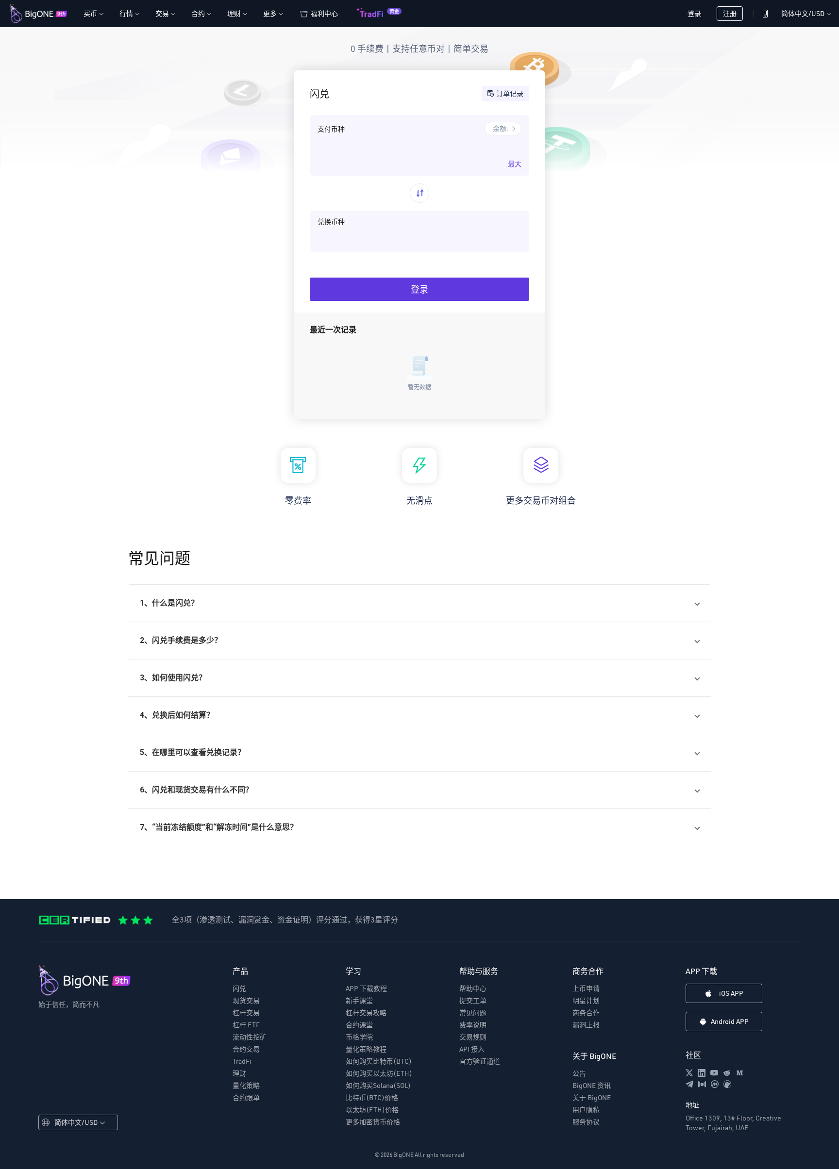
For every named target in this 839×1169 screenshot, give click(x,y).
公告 (579, 1073)
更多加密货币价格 (373, 1122)
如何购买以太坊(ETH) (379, 1073)
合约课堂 (359, 1024)
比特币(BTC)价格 (372, 1097)
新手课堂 (359, 1000)
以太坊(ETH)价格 (372, 1109)
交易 (165, 13)
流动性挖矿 (250, 1037)
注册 (730, 13)
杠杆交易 (246, 1012)
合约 (201, 13)
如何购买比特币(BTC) (379, 1061)
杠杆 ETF (246, 1024)
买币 (93, 13)
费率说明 (473, 1024)
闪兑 (239, 988)
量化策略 (246, 1085)
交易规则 (473, 1037)
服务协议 (586, 1122)
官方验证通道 (479, 1061)
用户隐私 (586, 1109)
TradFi (242, 1061)
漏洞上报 (586, 1024)
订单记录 (509, 93)
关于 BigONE (591, 1097)
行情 (129, 13)
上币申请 (586, 988)
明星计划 (586, 1000)
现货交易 (246, 1000)
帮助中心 (473, 988)
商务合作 (586, 1012)
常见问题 (473, 1012)
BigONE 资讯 (591, 1085)
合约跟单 (246, 1097)
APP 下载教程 (366, 988)
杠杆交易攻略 (366, 1012)
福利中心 (324, 13)
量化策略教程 (366, 1049)
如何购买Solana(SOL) (378, 1085)
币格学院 (359, 1037)
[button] (419, 603)
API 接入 (472, 1049)
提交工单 (473, 1000)
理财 (237, 13)
